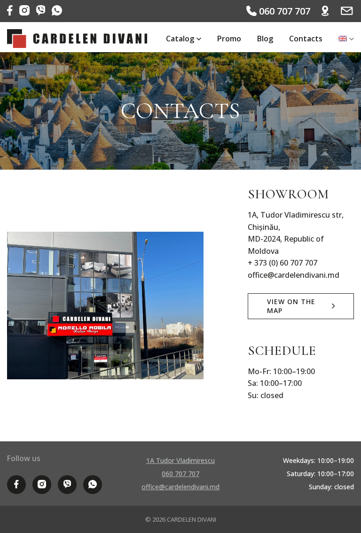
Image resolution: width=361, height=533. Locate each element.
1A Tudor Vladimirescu (180, 460)
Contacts (305, 38)
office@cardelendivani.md (180, 486)
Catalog (180, 38)
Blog (265, 38)
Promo (229, 38)
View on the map (291, 306)
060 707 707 (283, 11)
